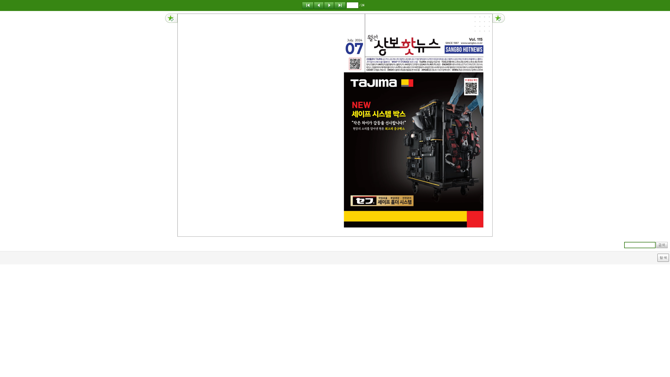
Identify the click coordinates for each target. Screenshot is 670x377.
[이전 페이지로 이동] (319, 5)
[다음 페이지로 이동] (329, 5)
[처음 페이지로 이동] (308, 5)
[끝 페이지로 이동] (340, 5)
